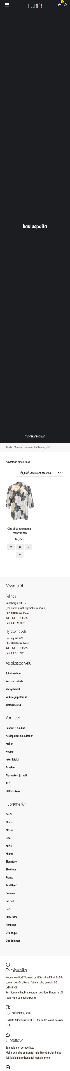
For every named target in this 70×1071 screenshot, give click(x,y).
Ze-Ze (9, 814)
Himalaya (11, 924)
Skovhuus (11, 869)
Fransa (9, 877)
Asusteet (10, 767)
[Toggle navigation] (7, 4)
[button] (61, 4)
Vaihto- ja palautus (16, 697)
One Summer (13, 940)
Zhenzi (9, 822)
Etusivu (9, 447)
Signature (11, 861)
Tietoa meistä (13, 704)
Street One (12, 916)
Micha (9, 853)
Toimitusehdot (14, 673)
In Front (10, 901)
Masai (9, 830)
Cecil (8, 909)
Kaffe (9, 845)
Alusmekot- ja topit (16, 775)
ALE (8, 783)
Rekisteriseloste (14, 681)
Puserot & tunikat (15, 728)
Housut (10, 751)
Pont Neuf (11, 885)
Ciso (8, 838)
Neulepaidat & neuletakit (19, 735)
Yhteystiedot (13, 689)
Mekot (9, 743)
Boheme (10, 893)
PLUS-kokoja (13, 791)
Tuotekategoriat (35, 436)
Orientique (12, 932)
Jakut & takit (12, 759)
